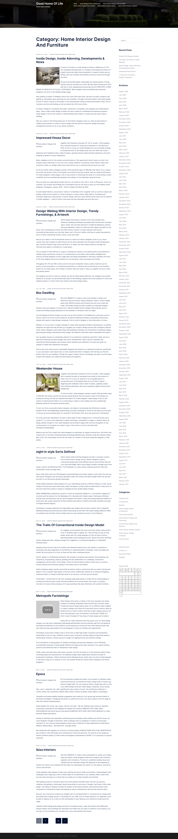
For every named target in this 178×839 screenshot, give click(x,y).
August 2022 (123, 255)
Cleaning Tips (123, 498)
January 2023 (124, 238)
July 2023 (122, 218)
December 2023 (124, 201)
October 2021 (124, 289)
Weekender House (49, 368)
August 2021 (123, 296)
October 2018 (124, 412)
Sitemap (122, 557)
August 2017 (123, 460)
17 (120, 585)
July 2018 (122, 423)
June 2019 (122, 385)
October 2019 (124, 371)
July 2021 (122, 300)
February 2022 (124, 276)
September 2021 (125, 293)
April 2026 (122, 105)
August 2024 (123, 173)
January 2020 (124, 361)
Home (75, 3)
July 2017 (122, 464)
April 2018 (122, 433)
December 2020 (124, 324)
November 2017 (124, 450)
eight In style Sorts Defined (55, 452)
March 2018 (123, 436)
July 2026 (122, 95)
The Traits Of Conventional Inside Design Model (70, 525)
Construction (123, 502)
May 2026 (122, 102)
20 (130, 585)
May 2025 (122, 143)
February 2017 (124, 481)
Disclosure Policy (125, 554)
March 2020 (123, 354)
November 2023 (124, 204)
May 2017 (122, 470)
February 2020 (124, 358)
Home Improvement (126, 514)
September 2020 (125, 334)
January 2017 (123, 484)
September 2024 (125, 170)
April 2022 (122, 269)
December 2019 (124, 365)
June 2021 (122, 303)
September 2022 (125, 252)
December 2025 (124, 119)
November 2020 (124, 327)
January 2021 (123, 320)
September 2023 (125, 211)
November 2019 (124, 368)
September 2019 (125, 375)
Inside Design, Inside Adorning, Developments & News (70, 60)
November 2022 (124, 245)
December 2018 (124, 406)
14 (133, 581)
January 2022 (124, 279)
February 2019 (124, 399)
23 (58, 821)
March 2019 (123, 395)
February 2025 (124, 153)
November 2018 (124, 409)
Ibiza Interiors (46, 749)
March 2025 (123, 149)
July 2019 (122, 382)
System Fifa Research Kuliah (129, 56)
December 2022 (124, 242)
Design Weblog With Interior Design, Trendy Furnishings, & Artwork (67, 212)
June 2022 (122, 262)
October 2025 (124, 126)
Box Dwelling (45, 293)
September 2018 (125, 416)
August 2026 (123, 91)
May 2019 (122, 388)
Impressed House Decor (53, 138)
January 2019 (123, 402)
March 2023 (123, 231)
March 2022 (123, 272)
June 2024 (122, 180)
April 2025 (122, 146)
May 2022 (122, 266)
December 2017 (124, 447)
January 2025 (124, 156)
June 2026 (122, 98)
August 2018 (123, 419)
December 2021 (124, 283)
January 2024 (124, 197)
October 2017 (123, 453)
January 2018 (123, 443)
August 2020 (123, 337)
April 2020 (122, 351)
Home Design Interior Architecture (90, 3)
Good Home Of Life (49, 3)
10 (120, 581)
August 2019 (123, 378)
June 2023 (122, 221)
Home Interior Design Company (127, 6)
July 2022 (122, 259)
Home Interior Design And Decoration (114, 3)
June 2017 (122, 467)
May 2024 (122, 184)
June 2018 (122, 426)
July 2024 (122, 177)
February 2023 (124, 235)
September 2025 (125, 129)
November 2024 (124, 163)
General (121, 505)
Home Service (124, 539)
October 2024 (124, 167)
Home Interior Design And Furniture (84, 6)
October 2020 (124, 330)
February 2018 (124, 440)
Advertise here (124, 547)
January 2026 (124, 115)
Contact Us (123, 550)
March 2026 (123, 108)
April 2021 (122, 310)
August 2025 (123, 132)
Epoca (40, 674)
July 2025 (122, 136)
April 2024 (122, 187)
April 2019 (122, 392)
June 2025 (122, 139)
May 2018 (122, 429)
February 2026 (124, 112)
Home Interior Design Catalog (107, 6)
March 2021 (123, 313)
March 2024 (123, 190)
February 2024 (124, 194)
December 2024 (124, 160)
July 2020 (122, 341)
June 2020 (122, 344)
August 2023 (123, 214)
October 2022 (124, 248)
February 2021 (124, 317)
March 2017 (123, 477)
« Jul (120, 596)
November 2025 (124, 122)
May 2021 (122, 307)
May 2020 (122, 348)
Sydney (74, 836)
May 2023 (122, 225)
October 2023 (124, 208)
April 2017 (122, 474)
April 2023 (122, 228)
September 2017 (124, 457)
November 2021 (124, 286)
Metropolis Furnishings (52, 596)
